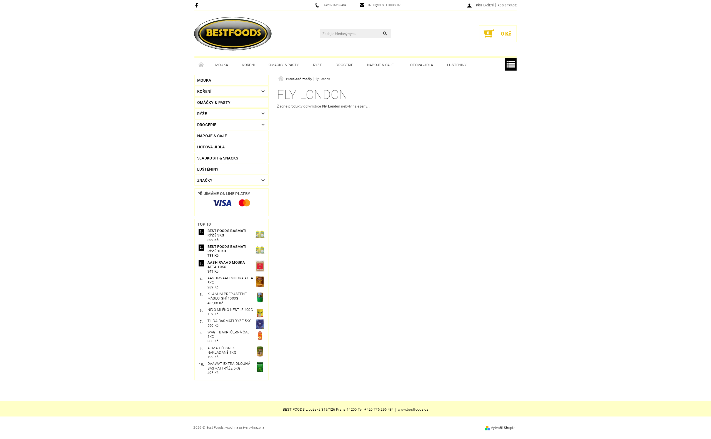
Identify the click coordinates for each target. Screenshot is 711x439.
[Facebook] (197, 5)
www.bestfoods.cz (413, 409)
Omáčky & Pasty (284, 65)
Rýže (317, 65)
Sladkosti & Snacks (217, 158)
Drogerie (344, 65)
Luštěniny (457, 65)
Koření (248, 65)
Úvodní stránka (201, 65)
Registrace (507, 5)
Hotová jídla (420, 65)
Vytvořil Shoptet (504, 428)
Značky (205, 180)
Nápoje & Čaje (380, 65)
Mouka (221, 65)
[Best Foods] (232, 34)
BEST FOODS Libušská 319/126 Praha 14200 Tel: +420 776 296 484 (338, 409)
